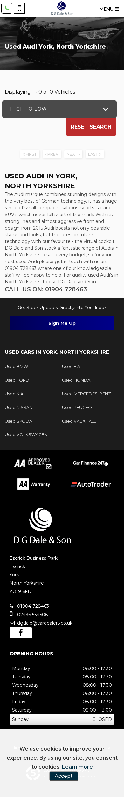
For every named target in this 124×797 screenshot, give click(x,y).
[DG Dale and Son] (62, 8)
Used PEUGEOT (78, 407)
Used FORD (17, 380)
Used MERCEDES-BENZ (86, 393)
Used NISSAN (18, 407)
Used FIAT (72, 366)
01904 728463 (32, 606)
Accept (64, 776)
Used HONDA (76, 380)
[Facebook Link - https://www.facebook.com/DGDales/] (21, 632)
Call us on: (46, 289)
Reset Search (91, 127)
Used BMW (16, 366)
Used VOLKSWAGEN (26, 434)
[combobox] (59, 109)
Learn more (77, 767)
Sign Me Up (62, 323)
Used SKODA (18, 421)
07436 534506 (32, 615)
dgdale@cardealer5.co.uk (44, 623)
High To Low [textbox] (28, 109)
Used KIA (14, 393)
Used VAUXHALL (79, 421)
